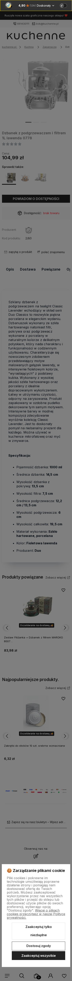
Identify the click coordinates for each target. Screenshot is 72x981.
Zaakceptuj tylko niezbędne (38, 931)
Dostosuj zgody (38, 946)
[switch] (63, 5)
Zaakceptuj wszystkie (38, 956)
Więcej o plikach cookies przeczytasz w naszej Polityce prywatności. (36, 914)
